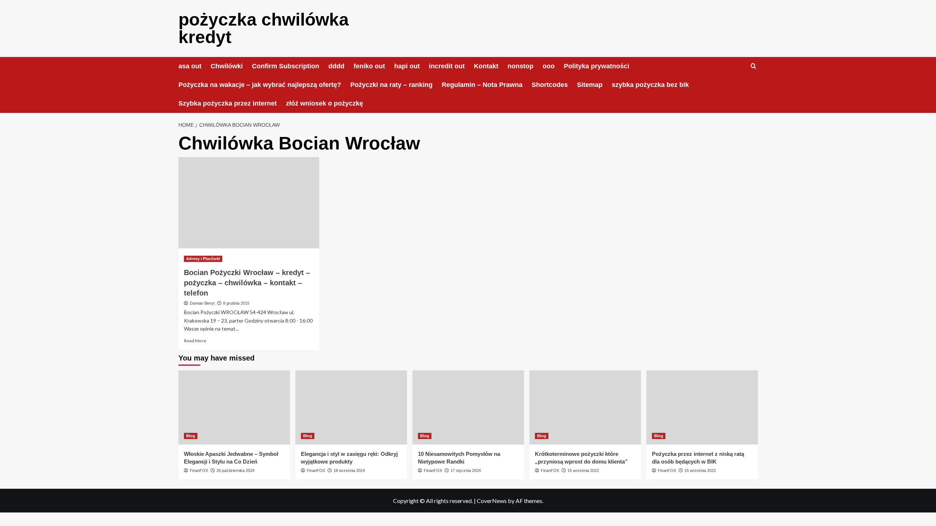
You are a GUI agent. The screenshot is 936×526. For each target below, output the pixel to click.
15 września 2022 (583, 470)
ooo (549, 66)
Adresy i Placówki (203, 258)
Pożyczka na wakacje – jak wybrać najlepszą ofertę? (259, 84)
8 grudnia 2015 (236, 303)
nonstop (520, 66)
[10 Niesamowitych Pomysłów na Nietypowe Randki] (468, 407)
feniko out (369, 66)
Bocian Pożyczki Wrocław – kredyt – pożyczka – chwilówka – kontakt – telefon (247, 282)
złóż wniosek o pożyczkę (324, 103)
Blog (190, 436)
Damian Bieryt (202, 303)
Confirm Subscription (285, 66)
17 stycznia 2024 (465, 470)
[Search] (753, 66)
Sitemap (590, 84)
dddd (336, 66)
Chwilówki (227, 66)
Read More (195, 340)
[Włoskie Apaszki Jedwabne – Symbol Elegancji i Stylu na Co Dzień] (234, 407)
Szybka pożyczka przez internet (227, 103)
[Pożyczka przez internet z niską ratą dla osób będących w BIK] (702, 407)
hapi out (407, 66)
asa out (189, 66)
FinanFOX (199, 470)
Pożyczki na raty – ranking (391, 84)
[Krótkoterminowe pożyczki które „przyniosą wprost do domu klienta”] (585, 407)
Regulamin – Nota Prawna (482, 84)
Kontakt (486, 66)
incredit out (447, 66)
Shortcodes (550, 84)
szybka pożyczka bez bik (650, 84)
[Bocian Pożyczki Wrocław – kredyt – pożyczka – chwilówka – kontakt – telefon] (248, 202)
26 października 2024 (235, 470)
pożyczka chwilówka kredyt (263, 28)
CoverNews (492, 500)
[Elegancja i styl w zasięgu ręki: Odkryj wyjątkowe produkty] (351, 407)
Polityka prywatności (596, 66)
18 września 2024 (349, 470)
